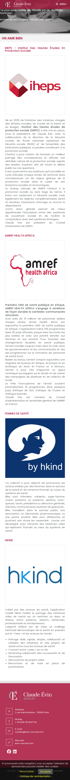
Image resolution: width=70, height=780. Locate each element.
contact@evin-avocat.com (29, 731)
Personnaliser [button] (27, 771)
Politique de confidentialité (35, 776)
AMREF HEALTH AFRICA (20, 235)
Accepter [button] (45, 771)
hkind (9, 540)
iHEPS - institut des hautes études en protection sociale (35, 49)
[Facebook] (9, 751)
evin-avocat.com (24, 743)
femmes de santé (17, 413)
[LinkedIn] (15, 751)
